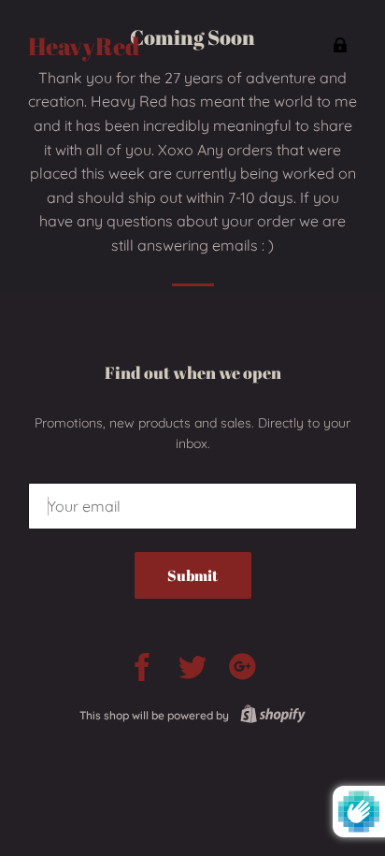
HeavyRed (83, 46)
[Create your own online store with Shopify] (269, 715)
